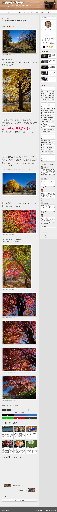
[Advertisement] (19, 144)
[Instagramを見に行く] (47, 47)
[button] (31, 418)
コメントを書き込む (19, 500)
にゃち (50, 29)
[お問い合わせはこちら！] (52, 47)
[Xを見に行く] (44, 47)
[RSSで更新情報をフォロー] (49, 47)
